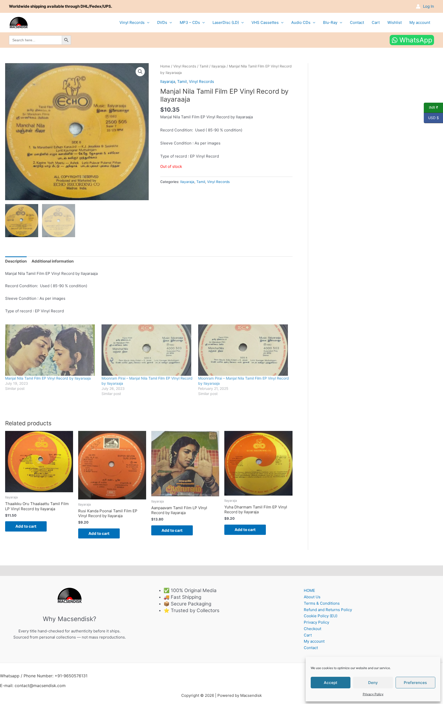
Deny (373, 682)
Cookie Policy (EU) (320, 615)
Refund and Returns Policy (328, 609)
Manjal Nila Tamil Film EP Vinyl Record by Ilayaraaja (48, 378)
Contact (357, 22)
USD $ (431, 117)
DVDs (162, 22)
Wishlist (394, 22)
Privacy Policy (373, 694)
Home (165, 66)
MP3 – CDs (190, 22)
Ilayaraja (219, 66)
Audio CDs (300, 22)
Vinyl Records (132, 22)
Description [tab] (16, 261)
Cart (376, 22)
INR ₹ (431, 107)
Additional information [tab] (53, 261)
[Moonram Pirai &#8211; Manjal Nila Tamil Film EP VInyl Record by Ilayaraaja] (147, 350)
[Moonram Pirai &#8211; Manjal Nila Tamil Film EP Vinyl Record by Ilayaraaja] (243, 350)
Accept (330, 682)
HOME (309, 590)
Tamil (203, 66)
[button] (140, 71)
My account (419, 22)
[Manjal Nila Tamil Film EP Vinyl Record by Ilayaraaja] (50, 350)
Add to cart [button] (25, 526)
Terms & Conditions (322, 603)
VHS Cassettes (265, 22)
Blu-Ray (330, 22)
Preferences (415, 682)
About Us (312, 596)
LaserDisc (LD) (226, 22)
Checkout (312, 628)
